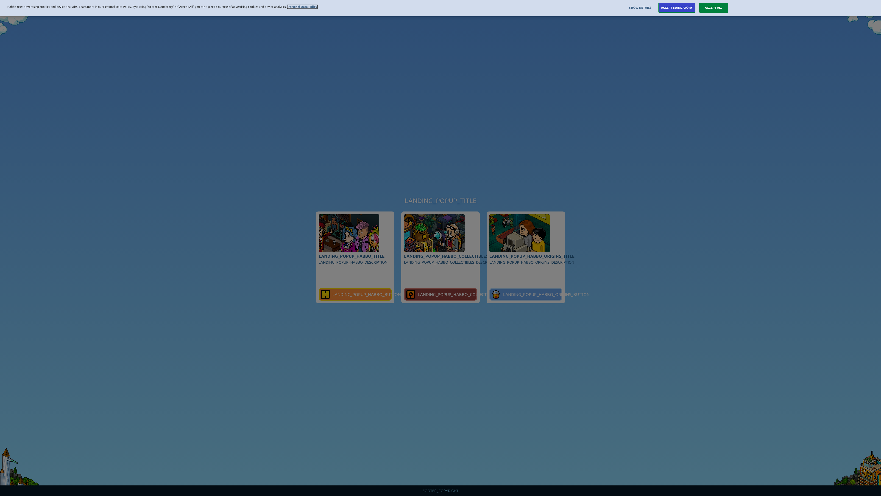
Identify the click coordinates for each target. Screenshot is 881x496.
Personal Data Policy (302, 6)
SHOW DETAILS (640, 7)
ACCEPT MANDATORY (677, 7)
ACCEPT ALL (713, 7)
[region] (440, 8)
